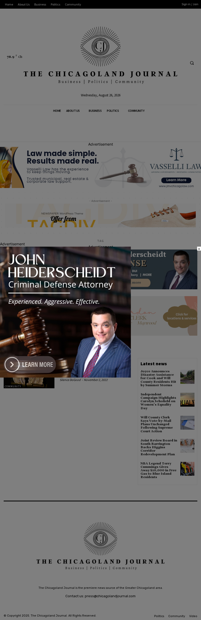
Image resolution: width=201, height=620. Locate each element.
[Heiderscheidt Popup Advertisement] (65, 376)
